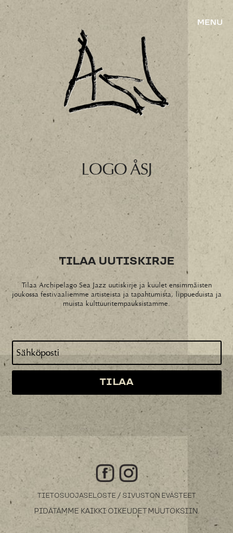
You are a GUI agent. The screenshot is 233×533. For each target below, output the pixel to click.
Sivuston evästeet (159, 496)
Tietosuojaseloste (76, 496)
